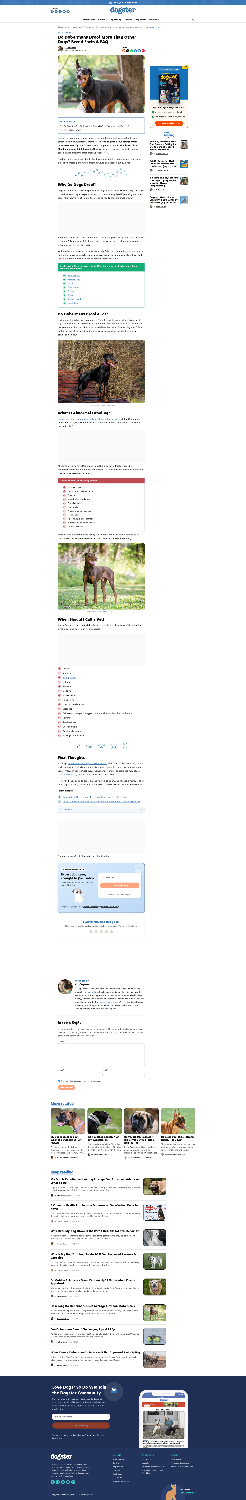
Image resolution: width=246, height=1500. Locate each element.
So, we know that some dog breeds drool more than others (88, 419)
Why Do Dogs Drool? (68, 126)
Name (61, 1070)
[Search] (193, 20)
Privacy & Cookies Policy (110, 907)
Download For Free (171, 123)
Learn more (154, 27)
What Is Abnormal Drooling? (117, 126)
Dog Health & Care (66, 32)
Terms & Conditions (90, 907)
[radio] (91, 931)
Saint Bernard (74, 275)
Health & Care (89, 19)
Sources (68, 809)
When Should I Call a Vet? (70, 130)
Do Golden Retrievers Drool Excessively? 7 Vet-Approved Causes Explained (101, 801)
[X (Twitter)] (60, 11)
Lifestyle (128, 19)
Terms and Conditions (180, 1463)
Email (105, 1070)
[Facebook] (52, 11)
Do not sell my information (182, 1467)
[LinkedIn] (139, 50)
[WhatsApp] (131, 50)
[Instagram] (56, 11)
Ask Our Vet (154, 19)
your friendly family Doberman (73, 774)
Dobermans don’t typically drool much (87, 763)
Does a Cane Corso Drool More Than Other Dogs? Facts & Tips (94, 797)
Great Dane (73, 303)
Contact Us (146, 1459)
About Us (145, 1463)
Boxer (70, 295)
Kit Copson (71, 48)
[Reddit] (123, 50)
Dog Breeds (140, 19)
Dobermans (64, 138)
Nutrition (102, 19)
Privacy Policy (91, 1435)
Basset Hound (74, 299)
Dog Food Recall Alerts (121, 1481)
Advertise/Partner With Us (153, 1467)
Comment (62, 1041)
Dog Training (115, 19)
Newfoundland (74, 279)
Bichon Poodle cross (108, 1002)
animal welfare (91, 992)
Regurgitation (69, 677)
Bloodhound (73, 287)
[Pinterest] (68, 11)
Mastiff (71, 283)
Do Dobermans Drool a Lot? (91, 126)
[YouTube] (64, 11)
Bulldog (71, 291)
